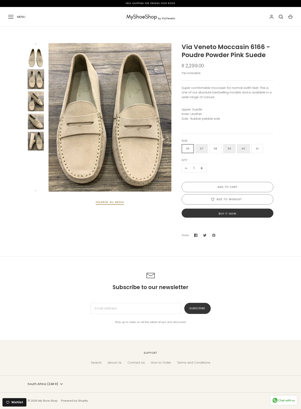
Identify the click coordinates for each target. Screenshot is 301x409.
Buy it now (227, 214)
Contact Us (136, 362)
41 (257, 149)
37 (201, 149)
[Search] (280, 16)
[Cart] (290, 16)
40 (243, 149)
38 (215, 149)
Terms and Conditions (193, 362)
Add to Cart (227, 187)
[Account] (271, 16)
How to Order (161, 362)
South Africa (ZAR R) (43, 384)
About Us (114, 362)
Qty (184, 160)
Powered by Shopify (74, 401)
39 (229, 149)
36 (188, 149)
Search (96, 362)
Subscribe (197, 308)
